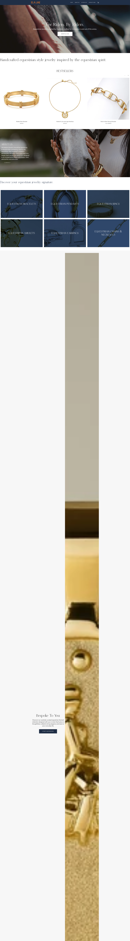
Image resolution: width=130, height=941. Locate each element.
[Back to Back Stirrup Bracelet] (108, 99)
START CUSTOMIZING (48, 731)
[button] (71, 2)
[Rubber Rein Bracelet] (22, 99)
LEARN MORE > (7, 162)
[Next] (128, 75)
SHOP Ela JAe (65, 34)
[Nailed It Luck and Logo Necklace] (65, 99)
